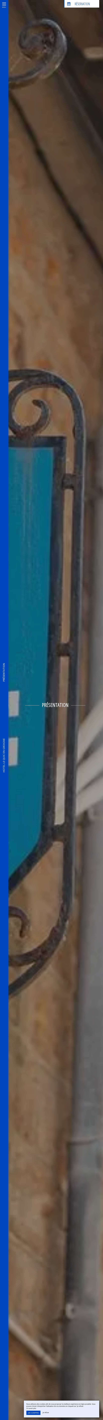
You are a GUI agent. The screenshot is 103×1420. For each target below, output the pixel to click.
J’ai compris (33, 1413)
